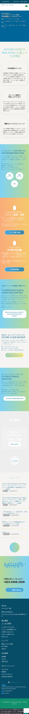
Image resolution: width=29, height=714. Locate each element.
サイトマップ (5, 669)
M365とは (5, 532)
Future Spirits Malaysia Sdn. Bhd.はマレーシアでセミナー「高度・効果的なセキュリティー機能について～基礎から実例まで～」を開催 (14, 500)
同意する (26, 713)
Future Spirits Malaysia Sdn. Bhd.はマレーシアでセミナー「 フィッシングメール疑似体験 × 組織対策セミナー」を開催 (14, 486)
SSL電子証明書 (14, 269)
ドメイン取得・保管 (14, 232)
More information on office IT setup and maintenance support (14, 314)
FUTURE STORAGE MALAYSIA (14, 398)
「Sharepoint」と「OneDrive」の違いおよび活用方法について (14, 512)
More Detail (14, 444)
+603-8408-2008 (5, 1)
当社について (5, 636)
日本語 (21, 1)
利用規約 (4, 671)
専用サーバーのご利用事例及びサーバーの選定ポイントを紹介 (14, 523)
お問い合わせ (16, 1)
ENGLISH (25, 1)
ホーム (4, 605)
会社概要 (4, 656)
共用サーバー (9, 176)
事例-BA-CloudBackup (7, 612)
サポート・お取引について (8, 634)
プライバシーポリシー (7, 674)
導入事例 (5, 620)
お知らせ (4, 648)
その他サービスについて (7, 631)
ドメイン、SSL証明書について (9, 629)
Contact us (6, 693)
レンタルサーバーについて (8, 627)
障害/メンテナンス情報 (7, 644)
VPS (14, 184)
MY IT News (5, 646)
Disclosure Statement (7, 676)
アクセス (4, 659)
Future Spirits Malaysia (16, 702)
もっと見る (14, 461)
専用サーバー (19, 176)
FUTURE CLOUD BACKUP (14, 355)
